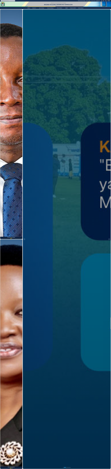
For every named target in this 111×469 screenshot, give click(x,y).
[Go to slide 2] (65, 467)
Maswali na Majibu (88, 0)
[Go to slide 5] (68, 467)
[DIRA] (108, 466)
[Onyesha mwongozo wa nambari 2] (11, 468)
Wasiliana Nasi (98, 0)
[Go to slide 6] (69, 467)
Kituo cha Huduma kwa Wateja (81, 0)
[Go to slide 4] (67, 467)
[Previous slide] (24, 239)
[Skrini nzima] (101, 0)
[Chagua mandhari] (106, 0)
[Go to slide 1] (63, 467)
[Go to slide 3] (66, 467)
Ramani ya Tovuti (93, 0)
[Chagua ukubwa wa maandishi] (104, 0)
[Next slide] (109, 239)
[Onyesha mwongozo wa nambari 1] (10, 468)
